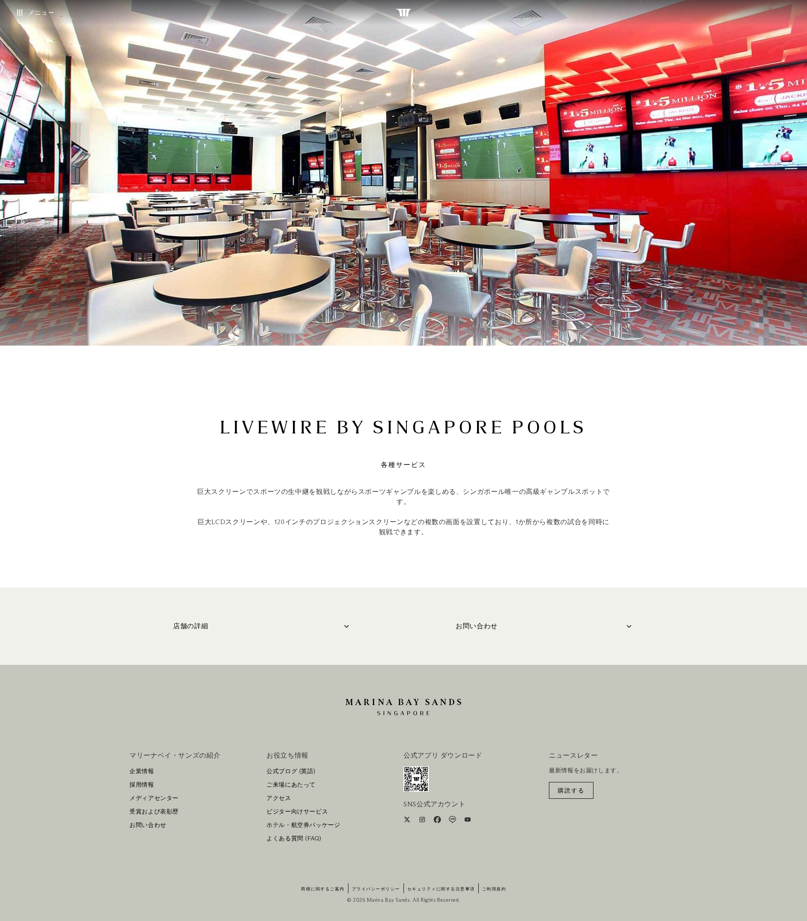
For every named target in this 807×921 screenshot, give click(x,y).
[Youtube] (467, 821)
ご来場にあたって (291, 785)
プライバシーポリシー (376, 889)
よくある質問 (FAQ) (294, 839)
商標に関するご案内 (323, 889)
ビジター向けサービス (297, 812)
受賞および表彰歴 (154, 812)
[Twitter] (408, 821)
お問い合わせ (147, 825)
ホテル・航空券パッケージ (303, 825)
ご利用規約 (494, 889)
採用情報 (141, 785)
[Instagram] (423, 821)
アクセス (278, 798)
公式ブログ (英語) (290, 771)
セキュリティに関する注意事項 (441, 889)
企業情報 (141, 771)
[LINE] (453, 821)
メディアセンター (154, 798)
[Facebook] (438, 821)
